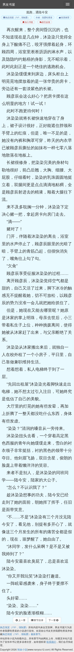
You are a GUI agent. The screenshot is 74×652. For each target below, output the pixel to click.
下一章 (52, 620)
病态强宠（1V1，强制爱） (18, 17)
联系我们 (51, 641)
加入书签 (29, 22)
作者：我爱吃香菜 (44, 17)
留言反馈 (46, 22)
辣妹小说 (22, 649)
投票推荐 (65, 17)
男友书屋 (9, 4)
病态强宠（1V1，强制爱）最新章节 (21, 634)
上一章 (21, 620)
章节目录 (38, 620)
